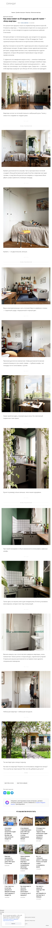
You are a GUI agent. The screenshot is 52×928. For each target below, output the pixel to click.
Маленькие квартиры (36, 12)
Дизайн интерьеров (20, 12)
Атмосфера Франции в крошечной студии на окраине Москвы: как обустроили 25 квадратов (10, 833)
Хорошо (13, 923)
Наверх (47, 925)
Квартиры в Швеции (22, 783)
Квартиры (28, 12)
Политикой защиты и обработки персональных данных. (10, 920)
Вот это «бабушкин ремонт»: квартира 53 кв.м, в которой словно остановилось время (41, 862)
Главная (13, 12)
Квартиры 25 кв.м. (9, 783)
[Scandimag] (11, 3)
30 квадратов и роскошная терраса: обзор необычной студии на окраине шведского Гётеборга (41, 833)
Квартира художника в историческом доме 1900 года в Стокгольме (10, 860)
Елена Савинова (24, 22)
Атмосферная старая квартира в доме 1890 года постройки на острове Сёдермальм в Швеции (25, 833)
